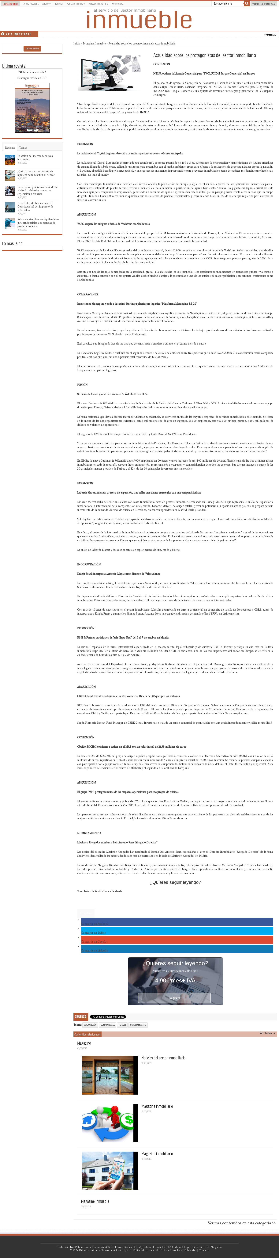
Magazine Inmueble (75, 3)
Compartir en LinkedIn (94, 950)
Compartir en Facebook (94, 923)
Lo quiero (86, 913)
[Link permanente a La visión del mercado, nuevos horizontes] (10, 160)
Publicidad (190, 1250)
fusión (122, 1025)
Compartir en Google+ (94, 941)
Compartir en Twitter (93, 932)
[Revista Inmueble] (139, 18)
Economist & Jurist (103, 1247)
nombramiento (138, 1025)
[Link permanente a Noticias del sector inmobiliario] (110, 1075)
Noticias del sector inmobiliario (163, 1057)
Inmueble (160, 1247)
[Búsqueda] (247, 3)
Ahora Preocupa (31, 3)
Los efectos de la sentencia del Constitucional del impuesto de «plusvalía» (35, 207)
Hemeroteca (117, 3)
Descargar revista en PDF (32, 78)
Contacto (204, 1250)
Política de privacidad (145, 1250)
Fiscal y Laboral (143, 1247)
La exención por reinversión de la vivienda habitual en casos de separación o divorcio (37, 190)
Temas (23, 147)
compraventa (108, 1025)
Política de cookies (171, 1250)
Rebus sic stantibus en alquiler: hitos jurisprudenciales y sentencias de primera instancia (38, 223)
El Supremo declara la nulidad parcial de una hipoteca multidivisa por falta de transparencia (88, 33)
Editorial (59, 3)
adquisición (90, 1025)
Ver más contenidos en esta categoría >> (242, 1223)
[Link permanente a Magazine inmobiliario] (110, 1123)
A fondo (46, 3)
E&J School (174, 1247)
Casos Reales (124, 1247)
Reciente (10, 147)
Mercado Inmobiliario (98, 3)
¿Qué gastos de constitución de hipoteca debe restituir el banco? (36, 173)
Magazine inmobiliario (157, 1106)
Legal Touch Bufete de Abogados (203, 1247)
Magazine (84, 1043)
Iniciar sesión (32, 48)
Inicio (76, 43)
